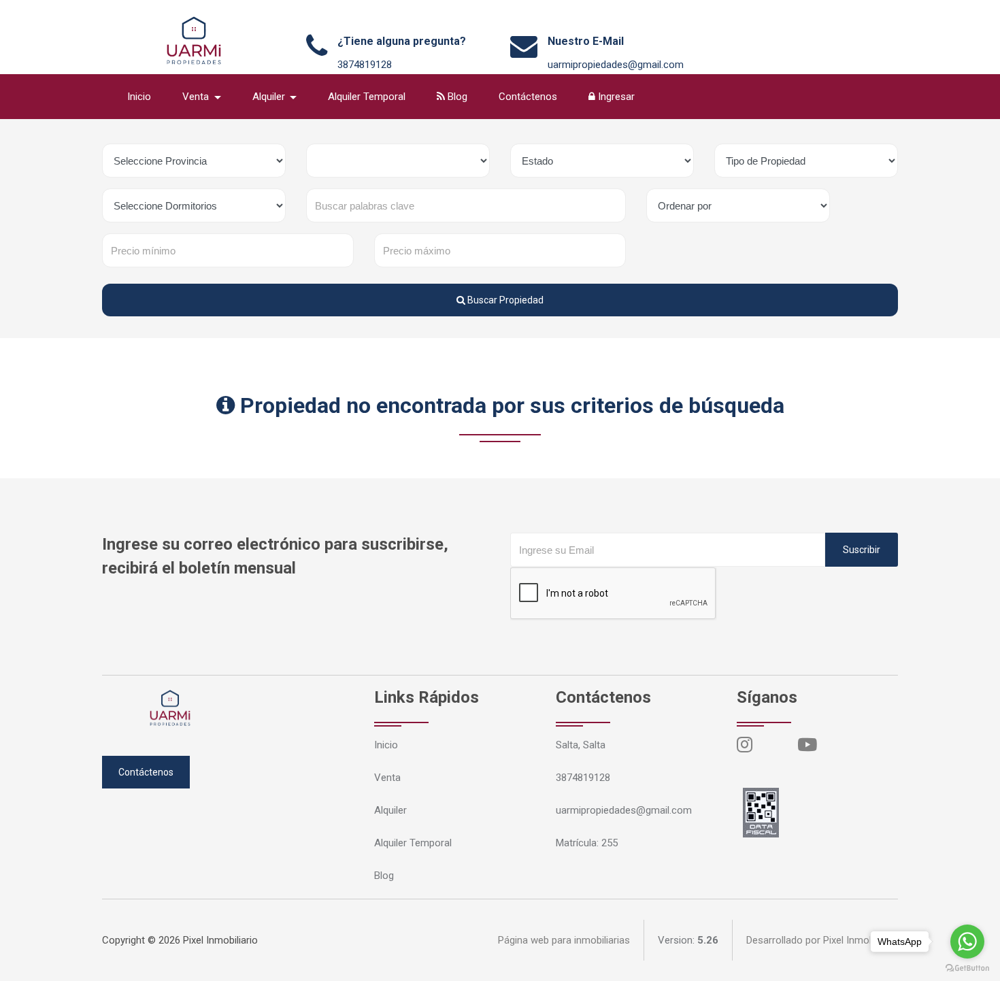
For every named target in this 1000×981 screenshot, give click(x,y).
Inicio (139, 96)
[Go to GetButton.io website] (967, 967)
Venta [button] (197, 96)
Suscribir (861, 549)
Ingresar (615, 96)
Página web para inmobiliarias (564, 940)
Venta (387, 777)
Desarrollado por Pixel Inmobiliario (822, 940)
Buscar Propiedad (504, 300)
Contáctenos (528, 96)
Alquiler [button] (270, 96)
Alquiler (390, 810)
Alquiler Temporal (366, 96)
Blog (456, 96)
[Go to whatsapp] (967, 942)
